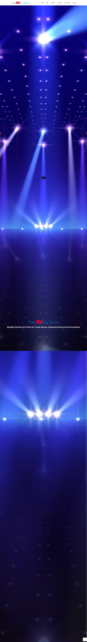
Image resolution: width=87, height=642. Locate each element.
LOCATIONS (59, 2)
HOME (42, 2)
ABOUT (47, 2)
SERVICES (53, 2)
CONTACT (74, 2)
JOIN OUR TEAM (67, 2)
